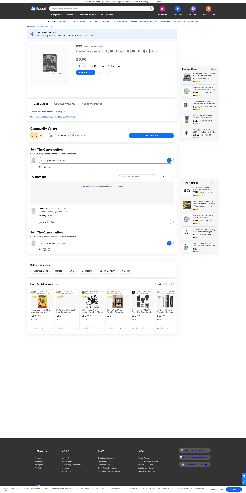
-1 (81, 66)
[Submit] (122, 176)
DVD (72, 271)
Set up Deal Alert (86, 35)
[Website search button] (151, 8)
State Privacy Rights (146, 468)
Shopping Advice (120, 21)
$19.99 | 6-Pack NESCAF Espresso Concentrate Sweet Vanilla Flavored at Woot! (204, 245)
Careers (65, 468)
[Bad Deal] (72, 135)
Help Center (67, 461)
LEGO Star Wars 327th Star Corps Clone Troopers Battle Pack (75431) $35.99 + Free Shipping (66, 311)
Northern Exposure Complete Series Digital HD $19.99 (204, 74)
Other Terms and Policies (148, 461)
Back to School (64, 21)
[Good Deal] (52, 135)
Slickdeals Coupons (106, 458)
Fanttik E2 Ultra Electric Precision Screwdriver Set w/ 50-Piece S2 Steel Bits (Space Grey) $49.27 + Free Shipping (167, 311)
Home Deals (165, 21)
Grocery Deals (193, 21)
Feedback (244, 479)
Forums (40, 27)
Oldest (161, 177)
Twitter (38, 458)
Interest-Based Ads (145, 465)
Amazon (126, 271)
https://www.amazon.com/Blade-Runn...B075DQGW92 (52, 117)
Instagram (39, 465)
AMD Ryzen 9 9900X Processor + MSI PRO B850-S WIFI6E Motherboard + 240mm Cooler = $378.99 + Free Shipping (204, 188)
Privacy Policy (143, 458)
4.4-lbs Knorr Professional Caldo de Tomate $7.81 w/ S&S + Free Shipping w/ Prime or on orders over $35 (205, 202)
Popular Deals (189, 69)
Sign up (84, 186)
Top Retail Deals (80, 21)
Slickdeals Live (104, 465)
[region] (123, 489)
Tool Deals (94, 21)
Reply (53, 222)
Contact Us (66, 471)
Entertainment (40, 271)
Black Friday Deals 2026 (107, 468)
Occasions (87, 271)
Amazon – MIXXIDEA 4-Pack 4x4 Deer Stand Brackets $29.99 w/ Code (142, 311)
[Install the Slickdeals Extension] (195, 450)
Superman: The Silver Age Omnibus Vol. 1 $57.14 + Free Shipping (41, 311)
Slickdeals (31, 27)
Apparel (134, 21)
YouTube (38, 468)
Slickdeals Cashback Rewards (110, 471)
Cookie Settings (216, 489)
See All (158, 284)
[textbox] (103, 160)
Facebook (39, 461)
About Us (66, 458)
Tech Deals (106, 21)
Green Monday (107, 271)
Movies (58, 271)
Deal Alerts (102, 461)
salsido (42, 209)
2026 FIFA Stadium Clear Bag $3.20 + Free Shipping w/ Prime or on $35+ (204, 231)
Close (233, 489)
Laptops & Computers (148, 21)
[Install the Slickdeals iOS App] (195, 464)
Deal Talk (48, 27)
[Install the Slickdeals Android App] (195, 457)
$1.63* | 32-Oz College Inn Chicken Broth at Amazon (203, 117)
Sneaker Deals (179, 21)
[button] (209, 10)
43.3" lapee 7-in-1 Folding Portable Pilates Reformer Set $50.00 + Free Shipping (92, 311)
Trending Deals (190, 182)
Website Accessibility (146, 471)
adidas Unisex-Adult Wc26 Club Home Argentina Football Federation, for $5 (204, 89)
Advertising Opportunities (72, 465)
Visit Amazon (85, 72)
